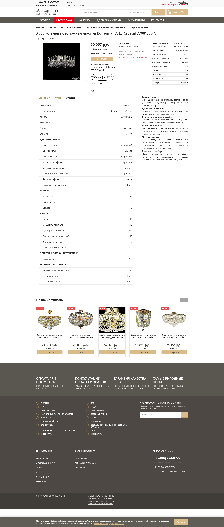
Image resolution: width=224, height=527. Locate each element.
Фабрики (84, 20)
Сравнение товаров (75, 5)
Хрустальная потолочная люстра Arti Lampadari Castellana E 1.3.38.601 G (49, 336)
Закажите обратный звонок (174, 5)
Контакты (157, 20)
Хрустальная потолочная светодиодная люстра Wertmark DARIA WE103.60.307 (112, 336)
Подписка (80, 467)
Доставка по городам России (170, 471)
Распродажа (64, 20)
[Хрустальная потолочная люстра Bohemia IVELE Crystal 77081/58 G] (61, 61)
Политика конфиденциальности (101, 501)
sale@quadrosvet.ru (165, 467)
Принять (181, 522)
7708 (99, 83)
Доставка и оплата (109, 20)
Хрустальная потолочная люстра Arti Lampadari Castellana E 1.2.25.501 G (143, 336)
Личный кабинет (85, 451)
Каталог (44, 20)
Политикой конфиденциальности (109, 523)
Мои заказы (81, 458)
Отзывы (56, 38)
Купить (50, 352)
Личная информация (86, 463)
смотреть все (180, 43)
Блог (38, 472)
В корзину (102, 58)
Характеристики (43, 38)
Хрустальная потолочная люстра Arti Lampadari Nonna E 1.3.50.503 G (174, 336)
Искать (158, 12)
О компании (136, 20)
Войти (69, 2)
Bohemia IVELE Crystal (103, 69)
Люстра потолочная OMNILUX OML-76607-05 (81, 336)
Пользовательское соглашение (100, 504)
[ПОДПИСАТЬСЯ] (184, 415)
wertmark (144, 12)
